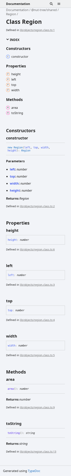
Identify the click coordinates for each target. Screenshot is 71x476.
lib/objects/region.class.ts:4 (37, 320)
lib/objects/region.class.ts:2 (37, 206)
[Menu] (61, 4)
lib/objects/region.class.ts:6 (37, 249)
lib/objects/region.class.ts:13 (38, 451)
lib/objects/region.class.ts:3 (37, 284)
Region (11, 14)
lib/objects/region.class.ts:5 (37, 355)
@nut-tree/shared (44, 10)
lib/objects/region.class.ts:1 (37, 30)
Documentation (18, 4)
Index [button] (14, 40)
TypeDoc (34, 471)
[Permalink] (31, 138)
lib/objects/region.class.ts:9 (37, 407)
